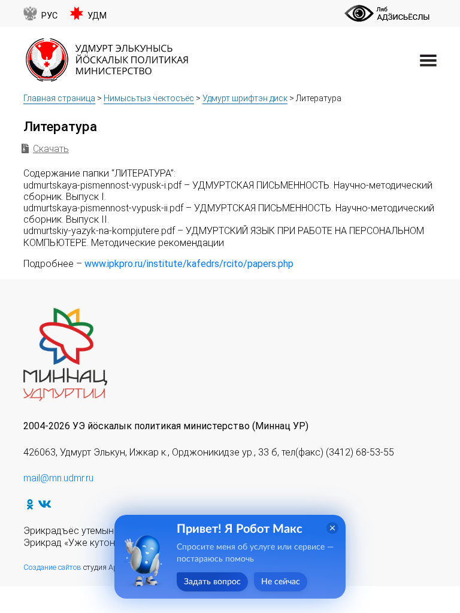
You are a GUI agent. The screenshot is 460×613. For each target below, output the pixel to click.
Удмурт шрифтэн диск (245, 98)
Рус (49, 16)
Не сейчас (280, 582)
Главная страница (59, 98)
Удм (97, 16)
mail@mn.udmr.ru (58, 478)
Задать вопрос (212, 582)
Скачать (51, 148)
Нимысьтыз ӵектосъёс (149, 98)
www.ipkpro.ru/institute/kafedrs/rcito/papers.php (188, 263)
